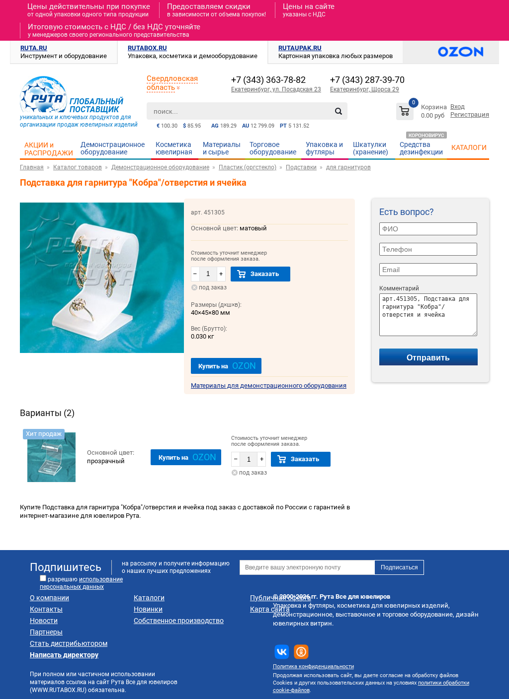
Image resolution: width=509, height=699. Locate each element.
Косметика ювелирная (174, 148)
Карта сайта (270, 609)
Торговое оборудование (273, 148)
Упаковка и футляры (324, 148)
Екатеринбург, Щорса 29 (364, 89)
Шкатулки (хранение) (370, 148)
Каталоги (149, 598)
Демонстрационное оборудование (113, 148)
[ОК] (301, 651)
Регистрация (469, 114)
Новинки (148, 609)
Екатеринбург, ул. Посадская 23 (276, 89)
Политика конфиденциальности (313, 666)
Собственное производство (179, 621)
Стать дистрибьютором (68, 643)
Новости (44, 621)
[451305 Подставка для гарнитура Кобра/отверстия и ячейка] (102, 354)
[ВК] (281, 651)
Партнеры (46, 632)
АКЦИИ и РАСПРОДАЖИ (48, 149)
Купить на (227, 365)
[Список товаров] (422, 113)
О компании (49, 598)
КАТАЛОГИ (469, 147)
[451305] (51, 457)
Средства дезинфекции (421, 148)
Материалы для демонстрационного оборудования (268, 385)
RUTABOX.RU (147, 48)
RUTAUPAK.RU (300, 48)
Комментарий (399, 288)
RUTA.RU (33, 48)
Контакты (46, 609)
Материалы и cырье (222, 148)
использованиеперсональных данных (81, 583)
